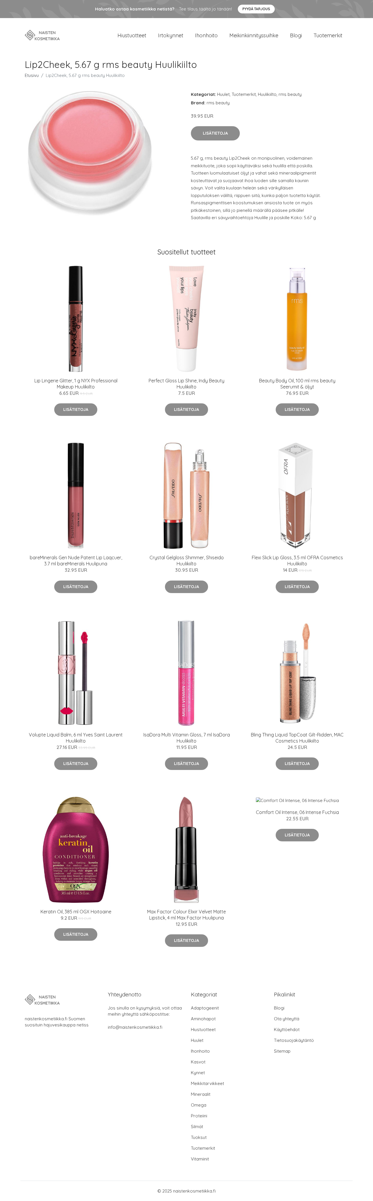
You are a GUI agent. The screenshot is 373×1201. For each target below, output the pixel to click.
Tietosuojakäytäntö (294, 1040)
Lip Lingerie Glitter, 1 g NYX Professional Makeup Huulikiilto (75, 384)
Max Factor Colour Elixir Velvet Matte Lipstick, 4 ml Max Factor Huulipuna (186, 915)
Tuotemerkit (328, 35)
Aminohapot (203, 1018)
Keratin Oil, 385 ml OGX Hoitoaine (76, 912)
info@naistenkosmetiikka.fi (135, 1027)
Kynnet (198, 1072)
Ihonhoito (206, 35)
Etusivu (32, 75)
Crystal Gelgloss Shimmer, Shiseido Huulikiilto (186, 561)
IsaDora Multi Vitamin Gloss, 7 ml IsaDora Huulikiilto (186, 738)
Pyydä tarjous (256, 9)
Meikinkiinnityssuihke (253, 35)
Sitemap (282, 1051)
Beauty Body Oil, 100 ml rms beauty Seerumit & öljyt (297, 384)
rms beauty (290, 94)
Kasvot (198, 1062)
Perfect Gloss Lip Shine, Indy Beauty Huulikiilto (186, 384)
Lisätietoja (215, 133)
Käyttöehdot (287, 1029)
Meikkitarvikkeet (207, 1083)
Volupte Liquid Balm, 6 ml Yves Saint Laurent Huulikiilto (76, 738)
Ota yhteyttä (286, 1018)
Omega (198, 1105)
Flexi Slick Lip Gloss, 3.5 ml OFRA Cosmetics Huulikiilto (297, 561)
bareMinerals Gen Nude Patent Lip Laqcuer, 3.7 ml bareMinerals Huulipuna (76, 561)
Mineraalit (200, 1094)
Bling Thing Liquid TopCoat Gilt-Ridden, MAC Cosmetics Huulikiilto (297, 738)
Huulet (223, 94)
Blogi (296, 35)
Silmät (197, 1126)
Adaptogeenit (205, 1008)
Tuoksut (199, 1137)
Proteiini (199, 1116)
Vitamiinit (200, 1159)
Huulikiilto (267, 94)
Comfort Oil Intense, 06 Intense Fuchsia (297, 812)
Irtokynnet (170, 35)
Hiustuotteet (131, 35)
